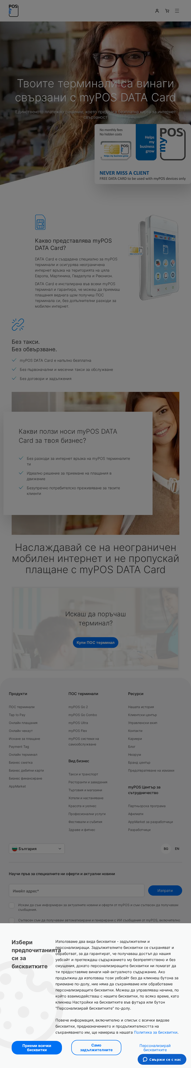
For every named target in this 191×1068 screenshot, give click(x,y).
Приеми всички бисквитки (36, 1047)
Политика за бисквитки (155, 1032)
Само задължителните (96, 1047)
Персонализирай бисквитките (155, 1047)
